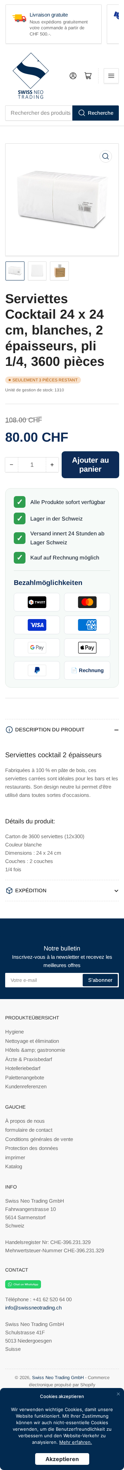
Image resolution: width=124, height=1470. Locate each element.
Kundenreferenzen (25, 1086)
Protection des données (31, 1148)
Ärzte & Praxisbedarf (28, 1059)
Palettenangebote (24, 1077)
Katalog (13, 1166)
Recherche (100, 113)
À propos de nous (25, 1121)
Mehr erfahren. (75, 1442)
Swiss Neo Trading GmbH (58, 1377)
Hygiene (14, 1032)
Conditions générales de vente (39, 1139)
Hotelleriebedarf (22, 1068)
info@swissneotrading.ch (33, 1307)
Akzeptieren (62, 1459)
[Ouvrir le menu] (111, 75)
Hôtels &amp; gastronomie (35, 1050)
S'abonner (100, 980)
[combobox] (62, 113)
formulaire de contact (28, 1130)
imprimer (15, 1157)
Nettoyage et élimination (32, 1041)
